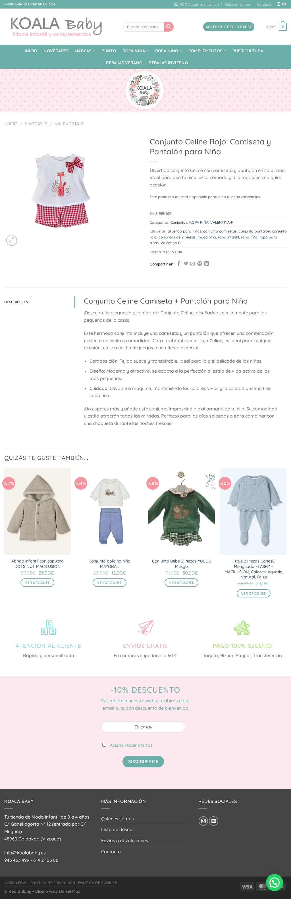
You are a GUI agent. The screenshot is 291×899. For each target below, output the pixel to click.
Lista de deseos (118, 829)
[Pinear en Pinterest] (199, 263)
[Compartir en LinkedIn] (206, 263)
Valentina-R (171, 242)
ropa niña (249, 237)
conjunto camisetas (220, 231)
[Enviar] (169, 27)
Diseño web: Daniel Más (57, 891)
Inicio (31, 50)
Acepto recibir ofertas (131, 745)
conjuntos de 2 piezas (177, 237)
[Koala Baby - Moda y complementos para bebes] (59, 27)
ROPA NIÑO (166, 50)
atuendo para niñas (184, 231)
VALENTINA (172, 252)
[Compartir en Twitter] (186, 263)
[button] (274, 882)
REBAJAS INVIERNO (168, 62)
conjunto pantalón (254, 231)
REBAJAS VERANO (124, 62)
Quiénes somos (238, 4)
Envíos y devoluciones (124, 840)
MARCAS (83, 50)
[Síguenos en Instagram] (278, 4)
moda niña (207, 237)
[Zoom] (11, 240)
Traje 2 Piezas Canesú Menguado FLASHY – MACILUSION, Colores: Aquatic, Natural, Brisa (254, 569)
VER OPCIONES (37, 582)
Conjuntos (179, 222)
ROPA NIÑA (133, 50)
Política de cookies (97, 883)
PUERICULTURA (247, 50)
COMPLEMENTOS (205, 50)
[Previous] (4, 538)
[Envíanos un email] (284, 4)
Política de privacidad (52, 883)
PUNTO (108, 50)
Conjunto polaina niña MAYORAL (109, 563)
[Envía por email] (192, 263)
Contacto (265, 4)
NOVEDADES (55, 50)
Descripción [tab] (16, 302)
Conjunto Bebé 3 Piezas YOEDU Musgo (181, 563)
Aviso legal (16, 883)
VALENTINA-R (69, 123)
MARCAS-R (36, 123)
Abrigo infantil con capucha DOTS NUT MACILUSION (37, 563)
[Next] (286, 538)
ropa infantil (228, 237)
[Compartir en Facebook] (178, 263)
